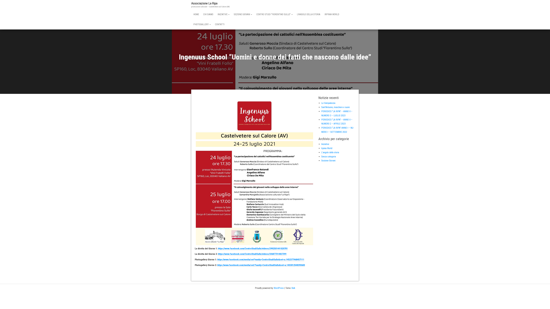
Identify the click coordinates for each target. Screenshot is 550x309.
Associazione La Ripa (204, 3)
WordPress (279, 288)
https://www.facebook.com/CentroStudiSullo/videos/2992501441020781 (253, 248)
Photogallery (201, 24)
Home (196, 14)
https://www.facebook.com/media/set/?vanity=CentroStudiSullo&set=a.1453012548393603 (261, 265)
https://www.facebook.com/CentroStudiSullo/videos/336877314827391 (252, 254)
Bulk (293, 288)
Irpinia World (332, 14)
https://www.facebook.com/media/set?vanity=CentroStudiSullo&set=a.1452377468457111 (260, 259)
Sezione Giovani (242, 14)
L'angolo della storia (330, 152)
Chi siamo (208, 14)
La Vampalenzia (328, 103)
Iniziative (223, 14)
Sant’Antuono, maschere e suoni (335, 107)
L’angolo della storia (308, 14)
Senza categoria (328, 156)
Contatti (219, 24)
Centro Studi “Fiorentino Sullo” (273, 14)
